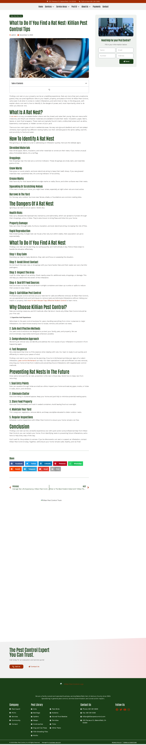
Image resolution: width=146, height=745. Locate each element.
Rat (21, 16)
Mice (17, 16)
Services (48, 6)
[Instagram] (128, 709)
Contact (105, 6)
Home (41, 6)
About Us (85, 6)
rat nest (14, 116)
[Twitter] (121, 709)
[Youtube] (125, 709)
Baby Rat (13, 16)
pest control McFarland (27, 360)
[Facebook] (117, 709)
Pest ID (74, 6)
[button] (86, 83)
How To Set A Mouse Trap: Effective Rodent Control (47, 300)
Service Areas (61, 6)
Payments (96, 6)
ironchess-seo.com (55, 742)
